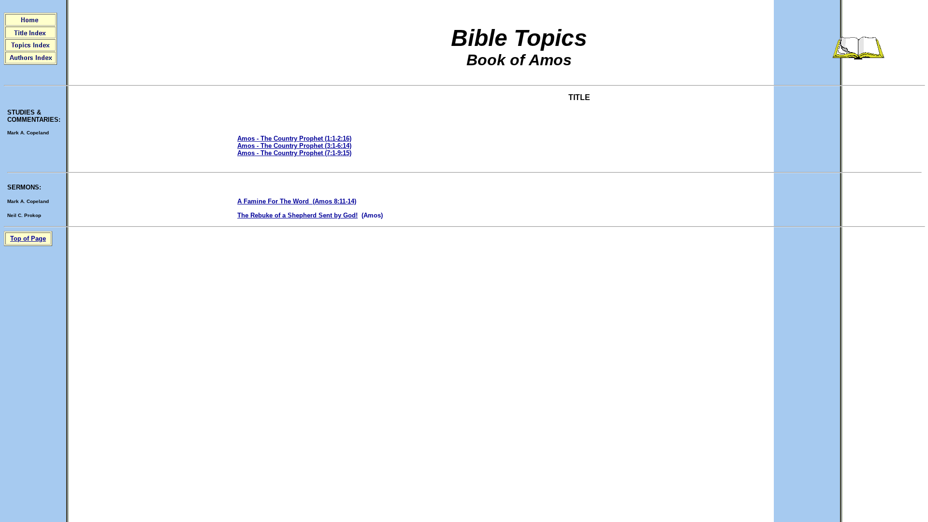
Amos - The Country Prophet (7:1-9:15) (294, 153)
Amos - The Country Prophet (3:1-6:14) (294, 145)
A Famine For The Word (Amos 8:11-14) (296, 201)
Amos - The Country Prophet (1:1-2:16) (294, 138)
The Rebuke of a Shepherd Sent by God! (297, 215)
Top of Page (28, 238)
